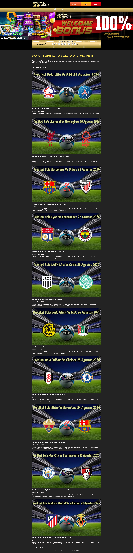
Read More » (61, 115)
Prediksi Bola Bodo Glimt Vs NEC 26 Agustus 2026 (48, 347)
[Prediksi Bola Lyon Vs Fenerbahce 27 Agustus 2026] (66, 231)
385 (37, 547)
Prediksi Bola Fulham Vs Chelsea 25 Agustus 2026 (48, 394)
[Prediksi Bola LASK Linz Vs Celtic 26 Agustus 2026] (66, 279)
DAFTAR (96, 4)
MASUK (86, 4)
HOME (55, 11)
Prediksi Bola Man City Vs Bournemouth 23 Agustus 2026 (51, 490)
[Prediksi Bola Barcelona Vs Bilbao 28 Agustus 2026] (66, 184)
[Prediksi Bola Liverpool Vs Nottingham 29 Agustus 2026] (66, 136)
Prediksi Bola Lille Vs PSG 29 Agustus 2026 (46, 109)
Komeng (34, 111)
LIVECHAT (75, 4)
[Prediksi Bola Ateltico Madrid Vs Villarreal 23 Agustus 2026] (66, 517)
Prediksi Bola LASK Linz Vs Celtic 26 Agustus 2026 (48, 299)
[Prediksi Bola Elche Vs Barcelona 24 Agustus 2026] (66, 422)
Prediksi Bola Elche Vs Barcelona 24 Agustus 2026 (48, 442)
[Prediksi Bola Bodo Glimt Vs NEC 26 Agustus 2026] (66, 326)
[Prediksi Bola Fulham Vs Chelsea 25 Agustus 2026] (66, 374)
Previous (2, 26)
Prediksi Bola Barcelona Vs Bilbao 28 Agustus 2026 (49, 204)
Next (131, 26)
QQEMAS (34, 60)
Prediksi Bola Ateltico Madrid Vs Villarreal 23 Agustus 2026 (51, 537)
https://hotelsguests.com (62, 550)
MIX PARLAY (76, 11)
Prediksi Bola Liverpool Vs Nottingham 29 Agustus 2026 (50, 156)
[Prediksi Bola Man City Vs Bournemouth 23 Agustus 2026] (66, 469)
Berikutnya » (41, 547)
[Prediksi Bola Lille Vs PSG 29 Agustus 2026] (66, 88)
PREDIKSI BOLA (65, 11)
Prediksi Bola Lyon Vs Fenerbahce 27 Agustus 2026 (49, 251)
